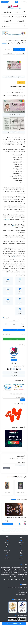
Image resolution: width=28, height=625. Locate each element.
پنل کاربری (6, 12)
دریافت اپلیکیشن (19, 16)
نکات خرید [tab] (7, 49)
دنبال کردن (14, 359)
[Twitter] (23, 579)
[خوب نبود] (5, 334)
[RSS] (5, 579)
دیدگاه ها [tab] (19, 53)
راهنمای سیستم (6, 16)
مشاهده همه (6, 468)
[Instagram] (12, 363)
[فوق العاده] (9, 334)
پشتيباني (19, 21)
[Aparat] (19, 579)
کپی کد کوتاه (14, 376)
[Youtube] (8, 579)
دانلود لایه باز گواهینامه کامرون (20, 465)
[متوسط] (6, 334)
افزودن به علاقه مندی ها (14, 339)
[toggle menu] (25, 26)
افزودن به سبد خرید (14, 330)
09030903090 (7, 26)
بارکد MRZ (7, 219)
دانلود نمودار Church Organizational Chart (16, 517)
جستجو (22, 399)
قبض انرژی (15, 256)
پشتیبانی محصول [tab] (8, 53)
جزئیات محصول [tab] (19, 49)
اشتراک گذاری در (8, 77)
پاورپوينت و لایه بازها (21, 459)
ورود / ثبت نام (5, 1)
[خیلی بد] (3, 334)
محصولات (22, 40)
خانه (26, 40)
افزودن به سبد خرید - (14, 623)
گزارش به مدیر (21, 82)
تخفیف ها (6, 21)
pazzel (15, 357)
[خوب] (8, 334)
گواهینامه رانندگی (11, 459)
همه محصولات (19, 12)
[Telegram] (15, 363)
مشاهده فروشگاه (14, 372)
